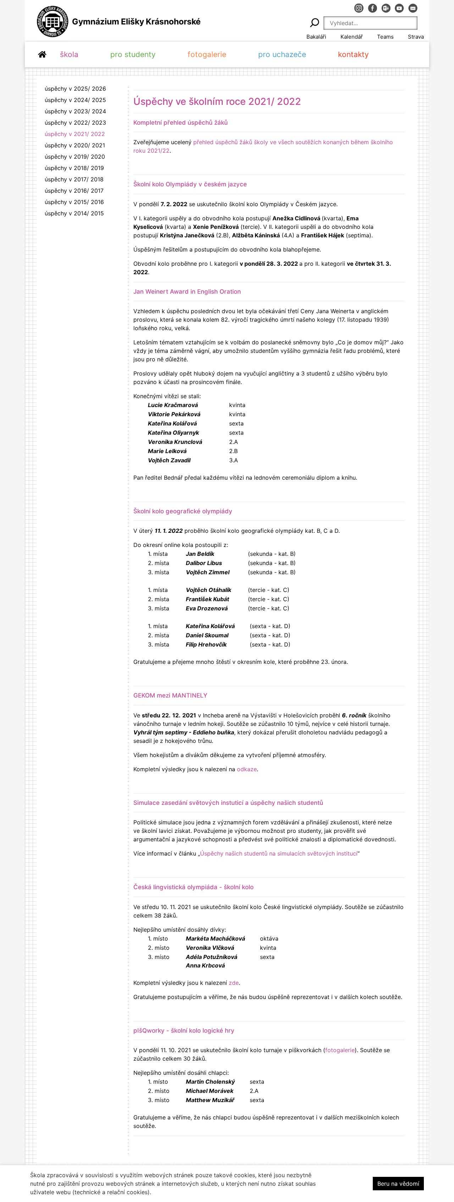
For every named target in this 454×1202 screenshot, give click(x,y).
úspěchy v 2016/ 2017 (74, 190)
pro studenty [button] (133, 54)
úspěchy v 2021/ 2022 (75, 133)
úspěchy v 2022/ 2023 (75, 122)
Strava (416, 36)
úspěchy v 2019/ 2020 (75, 156)
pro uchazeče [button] (282, 54)
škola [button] (69, 54)
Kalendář (351, 36)
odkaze (247, 769)
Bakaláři (316, 36)
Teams (385, 36)
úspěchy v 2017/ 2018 (74, 179)
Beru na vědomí (398, 1183)
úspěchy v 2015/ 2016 (74, 201)
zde (234, 982)
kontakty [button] (353, 54)
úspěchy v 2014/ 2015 (74, 213)
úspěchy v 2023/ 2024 (75, 111)
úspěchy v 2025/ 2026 (75, 88)
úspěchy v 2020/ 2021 (75, 145)
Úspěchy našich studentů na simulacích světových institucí (279, 853)
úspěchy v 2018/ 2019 (74, 167)
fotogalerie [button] (207, 54)
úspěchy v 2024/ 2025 (75, 99)
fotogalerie (340, 1050)
